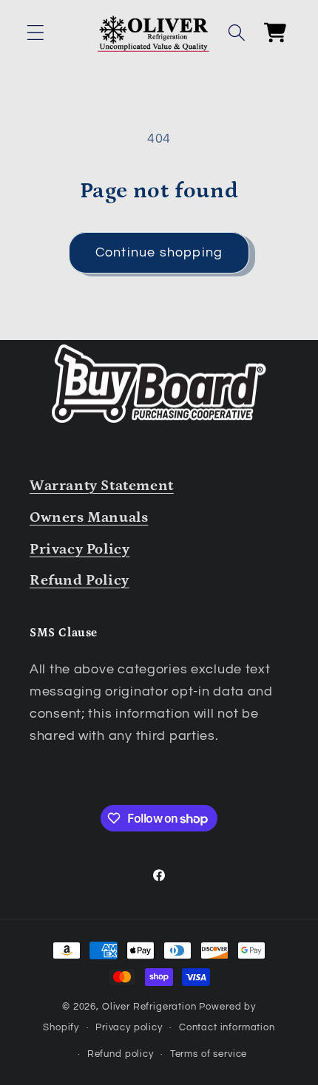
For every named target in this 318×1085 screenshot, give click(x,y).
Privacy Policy (79, 549)
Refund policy (120, 1054)
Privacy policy (129, 1027)
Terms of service (208, 1054)
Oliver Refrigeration (149, 1006)
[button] (35, 32)
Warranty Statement (102, 485)
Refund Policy (79, 580)
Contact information (227, 1027)
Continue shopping (159, 252)
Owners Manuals (89, 517)
